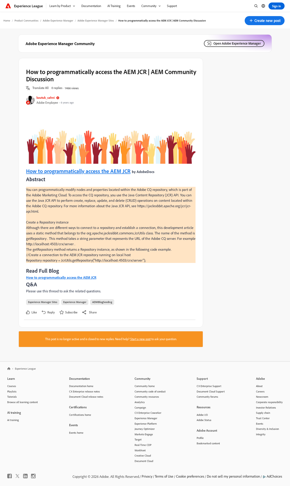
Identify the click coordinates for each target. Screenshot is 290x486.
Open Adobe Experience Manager (237, 43)
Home (6, 20)
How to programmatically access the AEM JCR (78, 171)
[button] (265, 20)
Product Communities (26, 20)
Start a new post (140, 339)
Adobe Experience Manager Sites (95, 20)
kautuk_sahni (45, 97)
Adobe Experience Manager (58, 20)
